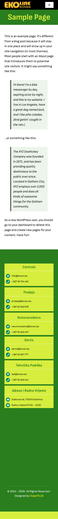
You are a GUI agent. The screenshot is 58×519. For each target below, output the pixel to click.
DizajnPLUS (36, 496)
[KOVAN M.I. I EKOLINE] (18, 3)
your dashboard (22, 225)
